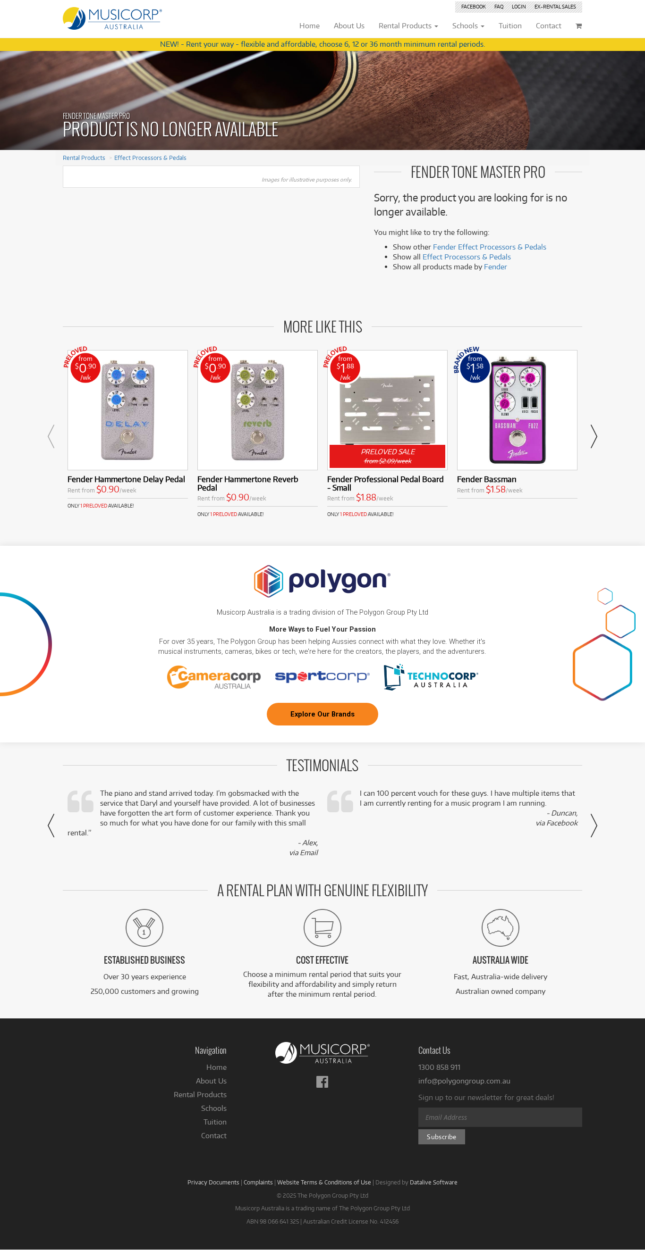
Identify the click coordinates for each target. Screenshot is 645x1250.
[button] (51, 436)
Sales (555, 6)
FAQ (498, 6)
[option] (128, 429)
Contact (214, 1135)
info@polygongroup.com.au (464, 1080)
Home (216, 1067)
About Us (211, 1080)
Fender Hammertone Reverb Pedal (247, 483)
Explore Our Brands (322, 714)
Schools (214, 1108)
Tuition (215, 1121)
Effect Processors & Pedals (150, 157)
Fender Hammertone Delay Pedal (126, 479)
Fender (495, 266)
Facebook (473, 6)
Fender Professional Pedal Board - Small (385, 483)
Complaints (258, 1182)
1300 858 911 (439, 1067)
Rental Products (84, 157)
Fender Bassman (487, 479)
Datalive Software (434, 1182)
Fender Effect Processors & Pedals (489, 246)
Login (519, 6)
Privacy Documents (213, 1182)
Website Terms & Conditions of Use (324, 1182)
